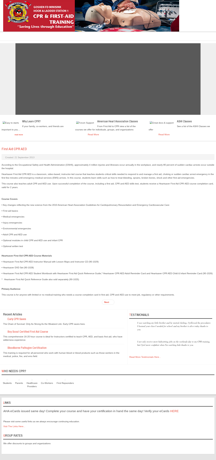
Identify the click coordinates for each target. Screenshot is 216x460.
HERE (174, 411)
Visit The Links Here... (14, 426)
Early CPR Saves (17, 319)
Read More (93, 134)
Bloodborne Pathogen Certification (27, 348)
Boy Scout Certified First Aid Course (28, 332)
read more (19, 135)
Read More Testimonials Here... (145, 357)
